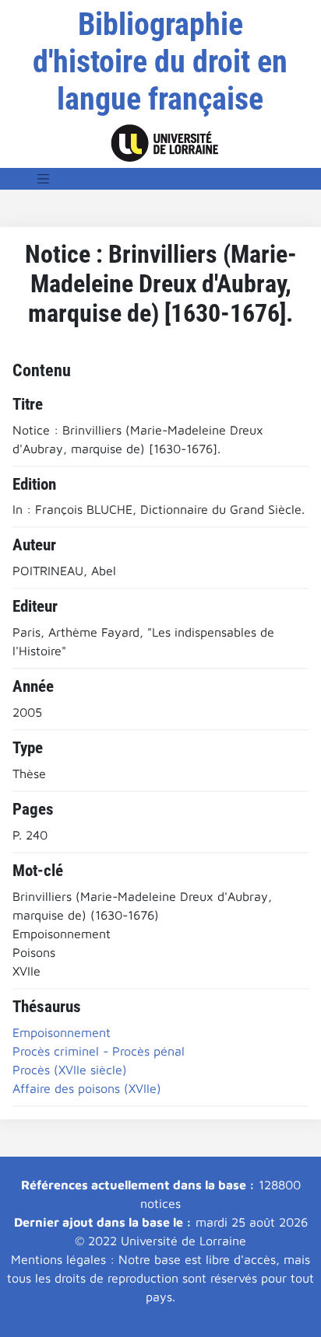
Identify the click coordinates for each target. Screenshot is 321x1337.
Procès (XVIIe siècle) (69, 1070)
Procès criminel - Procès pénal (98, 1051)
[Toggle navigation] (43, 179)
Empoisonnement (61, 1032)
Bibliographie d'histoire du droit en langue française (160, 61)
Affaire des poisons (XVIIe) (86, 1088)
